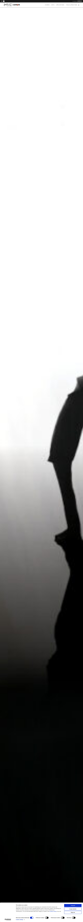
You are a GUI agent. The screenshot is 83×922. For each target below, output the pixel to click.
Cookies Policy (53, 911)
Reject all (73, 912)
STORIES (47, 4)
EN (3, 1)
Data (53, 4)
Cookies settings (19, 919)
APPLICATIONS (60, 4)
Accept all (73, 905)
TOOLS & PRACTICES (71, 4)
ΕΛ (1, 1)
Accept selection (72, 909)
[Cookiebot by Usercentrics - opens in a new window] (8, 920)
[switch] (47, 918)
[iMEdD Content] (12, 5)
